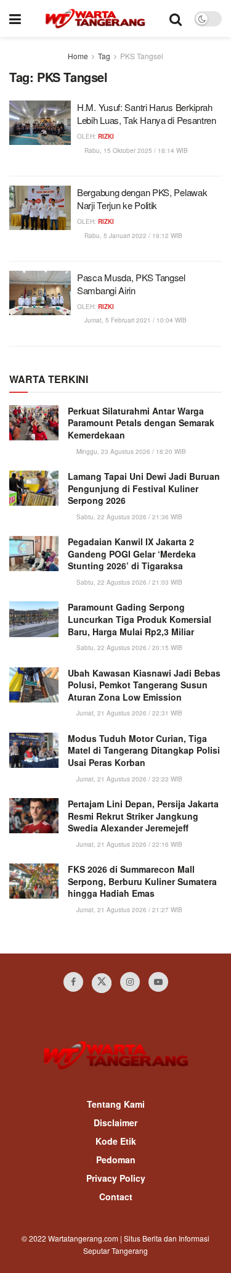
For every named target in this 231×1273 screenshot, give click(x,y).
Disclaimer (115, 1122)
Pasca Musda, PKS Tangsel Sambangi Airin (131, 284)
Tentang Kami (116, 1104)
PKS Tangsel (141, 56)
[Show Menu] (15, 18)
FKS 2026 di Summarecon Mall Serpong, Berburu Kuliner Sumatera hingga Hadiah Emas (142, 881)
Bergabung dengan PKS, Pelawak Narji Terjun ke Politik (142, 199)
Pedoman (116, 1159)
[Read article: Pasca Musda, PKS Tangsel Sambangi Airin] (40, 293)
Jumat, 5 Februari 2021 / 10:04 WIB (135, 320)
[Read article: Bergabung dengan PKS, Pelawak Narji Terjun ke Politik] (40, 208)
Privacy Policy (115, 1178)
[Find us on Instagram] (130, 982)
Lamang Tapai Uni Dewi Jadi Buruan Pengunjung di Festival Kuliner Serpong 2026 (144, 488)
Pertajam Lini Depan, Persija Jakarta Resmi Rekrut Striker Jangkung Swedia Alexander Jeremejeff (143, 815)
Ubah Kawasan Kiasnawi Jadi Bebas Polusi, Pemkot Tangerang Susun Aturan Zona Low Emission (144, 685)
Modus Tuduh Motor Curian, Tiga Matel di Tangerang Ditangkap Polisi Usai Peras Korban (144, 750)
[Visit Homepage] (95, 18)
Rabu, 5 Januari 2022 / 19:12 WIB (132, 235)
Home (78, 56)
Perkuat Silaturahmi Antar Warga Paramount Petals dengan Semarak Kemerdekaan (141, 423)
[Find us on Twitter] (101, 983)
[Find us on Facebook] (73, 982)
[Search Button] (175, 18)
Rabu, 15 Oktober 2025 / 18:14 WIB (135, 150)
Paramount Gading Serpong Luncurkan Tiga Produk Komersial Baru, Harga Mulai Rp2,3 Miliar (139, 619)
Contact (115, 1196)
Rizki (106, 136)
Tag (104, 56)
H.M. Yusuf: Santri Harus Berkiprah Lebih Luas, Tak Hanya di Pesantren (146, 113)
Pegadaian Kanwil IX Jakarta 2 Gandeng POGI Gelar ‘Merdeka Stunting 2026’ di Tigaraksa (132, 553)
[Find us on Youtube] (158, 982)
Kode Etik (115, 1141)
